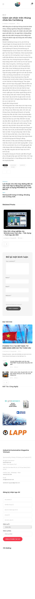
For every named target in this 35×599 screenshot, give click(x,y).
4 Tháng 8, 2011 (11, 23)
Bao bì (4, 14)
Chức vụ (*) (6, 524)
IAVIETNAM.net (7, 462)
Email (7, 286)
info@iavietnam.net (8, 479)
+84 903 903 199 (7, 474)
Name (8, 277)
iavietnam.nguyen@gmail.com (11, 482)
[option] (17, 224)
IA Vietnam (5, 23)
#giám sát (22, 165)
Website (8, 295)
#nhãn (5, 167)
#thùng (13, 167)
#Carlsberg (13, 165)
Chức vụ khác (7, 530)
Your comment (10, 261)
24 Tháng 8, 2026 (12, 351)
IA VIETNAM (5, 351)
